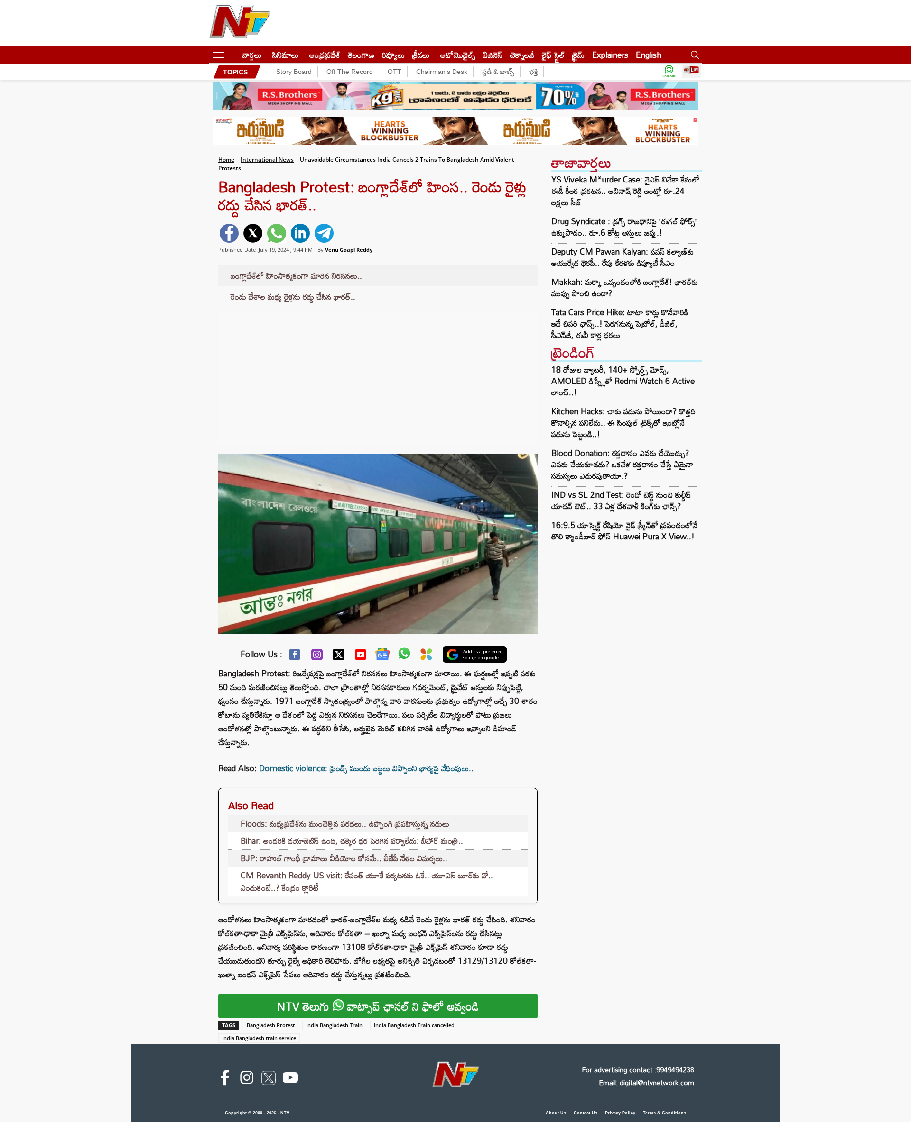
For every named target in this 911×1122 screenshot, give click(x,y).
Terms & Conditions (664, 1113)
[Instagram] (317, 657)
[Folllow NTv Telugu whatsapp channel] (669, 72)
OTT (394, 71)
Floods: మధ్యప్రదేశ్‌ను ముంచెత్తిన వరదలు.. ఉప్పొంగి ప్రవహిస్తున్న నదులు (345, 823)
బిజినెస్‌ (492, 55)
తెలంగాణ (361, 55)
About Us (556, 1113)
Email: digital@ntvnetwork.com (646, 1082)
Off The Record (349, 71)
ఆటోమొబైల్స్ (457, 55)
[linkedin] (300, 233)
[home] (233, 55)
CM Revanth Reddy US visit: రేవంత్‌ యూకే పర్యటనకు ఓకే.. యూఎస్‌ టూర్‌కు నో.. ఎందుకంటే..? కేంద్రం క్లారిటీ (367, 881)
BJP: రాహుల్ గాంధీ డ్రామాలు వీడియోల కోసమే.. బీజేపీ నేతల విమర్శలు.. (344, 858)
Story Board (294, 71)
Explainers (610, 55)
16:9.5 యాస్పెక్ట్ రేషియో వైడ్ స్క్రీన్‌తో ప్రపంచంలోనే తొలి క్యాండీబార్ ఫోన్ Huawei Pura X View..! (624, 530)
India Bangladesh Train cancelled (414, 1025)
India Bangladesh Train (334, 1025)
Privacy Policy (620, 1113)
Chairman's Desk (441, 71)
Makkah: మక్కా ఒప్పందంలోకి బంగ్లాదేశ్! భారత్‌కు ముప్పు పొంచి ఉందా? (624, 287)
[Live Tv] (691, 72)
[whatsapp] (276, 233)
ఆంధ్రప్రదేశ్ (324, 55)
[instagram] (246, 1079)
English (648, 55)
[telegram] (324, 233)
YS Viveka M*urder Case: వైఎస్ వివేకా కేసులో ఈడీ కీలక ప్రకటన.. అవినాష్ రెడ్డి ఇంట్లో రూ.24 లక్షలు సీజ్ (625, 191)
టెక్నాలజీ (522, 55)
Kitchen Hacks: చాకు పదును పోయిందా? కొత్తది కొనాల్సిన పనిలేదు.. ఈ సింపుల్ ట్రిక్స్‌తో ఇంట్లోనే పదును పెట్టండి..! (623, 422)
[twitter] (252, 233)
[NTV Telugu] (239, 23)
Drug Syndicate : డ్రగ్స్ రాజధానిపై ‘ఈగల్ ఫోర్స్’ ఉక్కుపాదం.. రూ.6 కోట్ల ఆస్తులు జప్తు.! (624, 227)
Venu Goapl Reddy (348, 249)
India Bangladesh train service (259, 1037)
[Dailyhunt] (426, 656)
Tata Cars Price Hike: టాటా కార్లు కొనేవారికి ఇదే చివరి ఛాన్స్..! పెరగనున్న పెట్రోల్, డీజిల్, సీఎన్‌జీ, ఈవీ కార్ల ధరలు (619, 324)
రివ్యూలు (393, 55)
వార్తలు (251, 55)
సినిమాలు (285, 55)
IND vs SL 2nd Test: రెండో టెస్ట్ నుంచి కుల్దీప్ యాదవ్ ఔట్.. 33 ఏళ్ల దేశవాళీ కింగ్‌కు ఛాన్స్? (621, 500)
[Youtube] (360, 657)
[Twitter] (338, 657)
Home (226, 159)
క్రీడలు (420, 55)
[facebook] (229, 233)
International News (267, 159)
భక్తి (533, 71)
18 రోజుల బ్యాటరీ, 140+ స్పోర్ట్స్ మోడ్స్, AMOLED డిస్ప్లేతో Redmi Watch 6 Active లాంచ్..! (623, 381)
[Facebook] (294, 657)
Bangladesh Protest (271, 1025)
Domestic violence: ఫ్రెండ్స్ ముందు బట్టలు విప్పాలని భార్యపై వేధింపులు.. (366, 768)
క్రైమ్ (578, 55)
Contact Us (585, 1113)
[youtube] (290, 1079)
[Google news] (382, 656)
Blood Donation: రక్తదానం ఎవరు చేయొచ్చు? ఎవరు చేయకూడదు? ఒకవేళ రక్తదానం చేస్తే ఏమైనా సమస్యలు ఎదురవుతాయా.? (622, 464)
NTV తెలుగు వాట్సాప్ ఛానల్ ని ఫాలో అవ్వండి (378, 1006)
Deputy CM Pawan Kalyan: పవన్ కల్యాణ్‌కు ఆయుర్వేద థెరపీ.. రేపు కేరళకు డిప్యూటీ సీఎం (622, 257)
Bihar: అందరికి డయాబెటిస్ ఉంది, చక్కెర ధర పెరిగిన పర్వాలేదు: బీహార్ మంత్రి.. (352, 840)
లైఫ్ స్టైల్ (553, 55)
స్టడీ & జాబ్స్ (498, 71)
